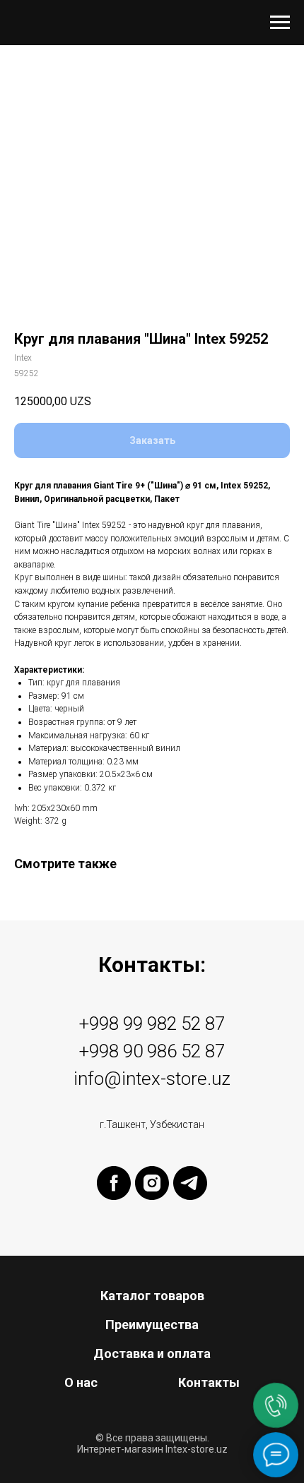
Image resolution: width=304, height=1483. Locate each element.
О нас (81, 1382)
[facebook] (114, 1183)
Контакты (209, 1382)
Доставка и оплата (152, 1353)
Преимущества (152, 1324)
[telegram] (190, 1183)
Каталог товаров (152, 1295)
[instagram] (152, 1183)
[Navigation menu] (280, 23)
